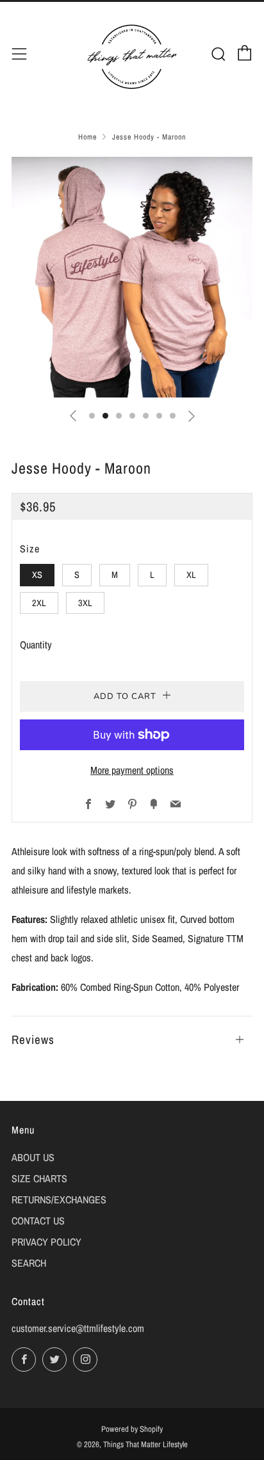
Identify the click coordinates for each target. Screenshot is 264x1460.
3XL (85, 603)
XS (37, 574)
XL (191, 574)
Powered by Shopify (132, 1429)
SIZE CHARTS (39, 1178)
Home (87, 137)
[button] (92, 416)
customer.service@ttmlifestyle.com (78, 1328)
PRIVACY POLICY (46, 1242)
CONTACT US (38, 1221)
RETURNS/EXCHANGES (59, 1199)
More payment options (132, 770)
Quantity (36, 645)
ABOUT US (33, 1157)
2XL (39, 603)
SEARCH (29, 1263)
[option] (132, 277)
